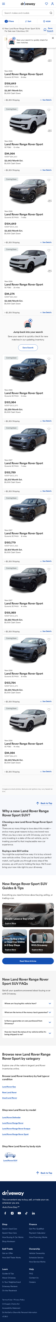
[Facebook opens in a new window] (5, 1213)
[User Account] (52, 4)
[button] (28, 1003)
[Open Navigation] (4, 4)
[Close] (53, 38)
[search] (51, 13)
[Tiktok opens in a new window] (26, 1213)
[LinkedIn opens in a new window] (33, 1213)
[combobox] (26, 13)
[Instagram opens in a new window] (12, 1213)
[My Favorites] (46, 4)
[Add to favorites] (49, 110)
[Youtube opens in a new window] (19, 1213)
